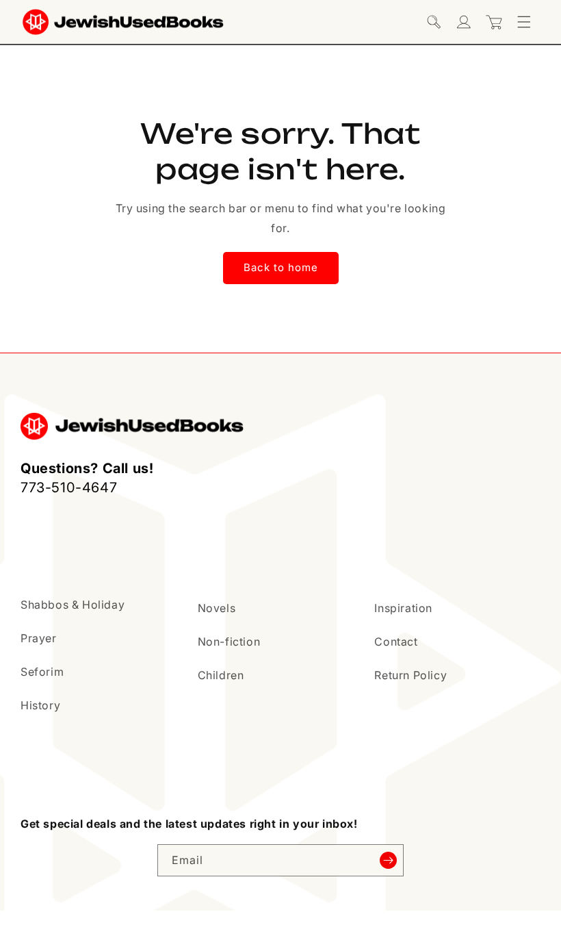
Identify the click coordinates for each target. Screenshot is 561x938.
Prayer (39, 638)
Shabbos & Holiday (73, 604)
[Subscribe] (388, 860)
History (40, 705)
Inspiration (403, 608)
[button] (434, 22)
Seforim (42, 672)
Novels (217, 608)
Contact (395, 641)
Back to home (281, 267)
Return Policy (410, 675)
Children (221, 675)
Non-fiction (229, 641)
